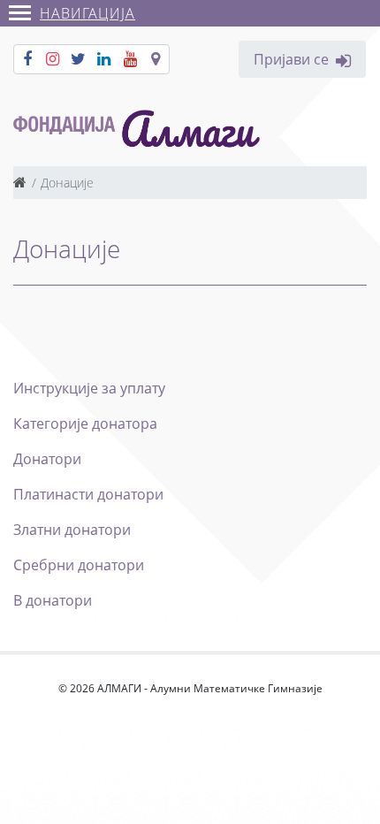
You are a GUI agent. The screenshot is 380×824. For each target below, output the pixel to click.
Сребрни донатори (78, 565)
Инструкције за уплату (89, 388)
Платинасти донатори (88, 494)
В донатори (52, 600)
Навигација (87, 13)
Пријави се (291, 59)
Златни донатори (72, 529)
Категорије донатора (85, 423)
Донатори (47, 459)
